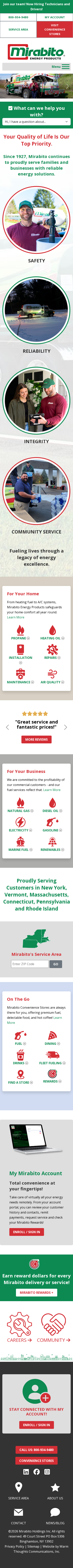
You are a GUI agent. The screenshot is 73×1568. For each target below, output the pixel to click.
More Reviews (36, 739)
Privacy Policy (14, 1546)
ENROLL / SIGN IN (36, 1425)
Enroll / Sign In (26, 1232)
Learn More (15, 617)
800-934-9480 (18, 17)
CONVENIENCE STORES (36, 1461)
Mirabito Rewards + (36, 1292)
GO (55, 964)
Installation (20, 658)
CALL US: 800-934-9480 (36, 1450)
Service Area (18, 29)
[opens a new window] (26, 1472)
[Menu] (65, 66)
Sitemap (33, 1546)
